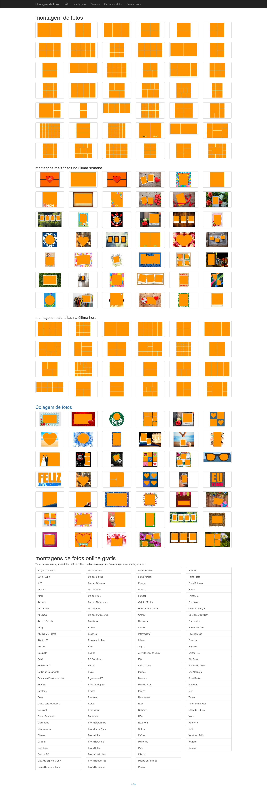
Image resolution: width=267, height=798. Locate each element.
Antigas (41, 627)
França (141, 583)
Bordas (41, 684)
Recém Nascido (196, 627)
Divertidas (93, 621)
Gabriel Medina (145, 602)
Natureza (142, 709)
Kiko (140, 659)
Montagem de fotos (47, 4)
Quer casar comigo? (198, 614)
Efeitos (91, 627)
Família (91, 652)
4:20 (40, 583)
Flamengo (93, 697)
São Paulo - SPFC (197, 665)
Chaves (41, 735)
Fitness (91, 690)
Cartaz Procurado (46, 716)
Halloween (143, 621)
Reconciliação (195, 633)
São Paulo (194, 659)
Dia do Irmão (94, 595)
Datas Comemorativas (49, 766)
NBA (140, 716)
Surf (191, 690)
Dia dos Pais (94, 608)
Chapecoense (44, 728)
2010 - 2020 (44, 576)
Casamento (43, 722)
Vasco (191, 716)
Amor (40, 595)
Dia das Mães (95, 589)
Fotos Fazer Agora (97, 728)
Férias (91, 665)
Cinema (41, 741)
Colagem (95, 4)
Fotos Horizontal (96, 741)
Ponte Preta (194, 576)
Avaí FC (42, 646)
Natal (140, 703)
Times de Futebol (197, 703)
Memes (142, 671)
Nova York (143, 722)
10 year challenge (46, 570)
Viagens (192, 741)
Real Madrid (194, 621)
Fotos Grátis (94, 735)
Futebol (142, 595)
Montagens (79, 4)
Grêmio (142, 614)
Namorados (144, 697)
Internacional (144, 633)
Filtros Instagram (96, 684)
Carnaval (42, 709)
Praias (192, 589)
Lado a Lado (144, 665)
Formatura (93, 716)
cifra (133, 784)
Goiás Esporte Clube (148, 608)
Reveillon (193, 640)
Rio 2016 (193, 646)
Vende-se (193, 722)
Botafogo (42, 690)
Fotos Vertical (145, 576)
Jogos (141, 646)
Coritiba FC (43, 754)
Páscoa (142, 754)
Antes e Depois (45, 621)
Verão (191, 728)
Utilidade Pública (197, 709)
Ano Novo (42, 614)
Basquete (42, 652)
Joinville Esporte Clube (149, 652)
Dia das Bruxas (95, 576)
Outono (142, 728)
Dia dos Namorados (98, 602)
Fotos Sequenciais (97, 766)
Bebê (40, 659)
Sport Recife (195, 678)
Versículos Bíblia (197, 735)
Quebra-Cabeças (197, 608)
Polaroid (193, 570)
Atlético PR (43, 640)
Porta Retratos (196, 583)
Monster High (144, 684)
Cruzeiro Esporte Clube (49, 760)
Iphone (141, 640)
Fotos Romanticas (97, 760)
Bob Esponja (44, 665)
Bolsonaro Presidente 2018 (51, 678)
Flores (91, 703)
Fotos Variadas (145, 570)
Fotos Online (94, 747)
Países (141, 735)
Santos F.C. (194, 652)
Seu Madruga (195, 671)
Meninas (142, 678)
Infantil (141, 627)
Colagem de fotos (53, 407)
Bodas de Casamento (48, 671)
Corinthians (43, 747)
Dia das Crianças (96, 583)
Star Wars (193, 684)
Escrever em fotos (113, 4)
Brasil (40, 697)
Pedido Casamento (147, 760)
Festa (91, 671)
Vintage (192, 747)
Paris (140, 747)
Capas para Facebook (49, 703)
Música (141, 690)
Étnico (91, 646)
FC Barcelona (95, 659)
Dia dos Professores (98, 614)
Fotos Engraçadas (97, 722)
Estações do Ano (96, 640)
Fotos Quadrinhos (97, 754)
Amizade (42, 589)
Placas (141, 766)
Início (66, 4)
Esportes (92, 633)
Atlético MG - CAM (47, 633)
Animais (42, 602)
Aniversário (43, 608)
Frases (141, 589)
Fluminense (94, 709)
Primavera (194, 595)
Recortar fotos (134, 4)
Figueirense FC (95, 678)
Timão (192, 697)
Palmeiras (143, 741)
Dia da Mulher (95, 570)
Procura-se (194, 602)
